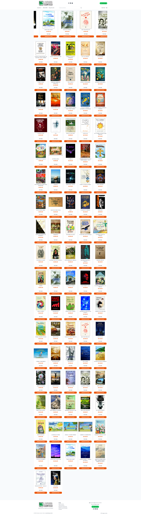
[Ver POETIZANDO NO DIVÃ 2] (70, 226)
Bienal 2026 (45, 7)
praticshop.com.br (49, 513)
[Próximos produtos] (106, 24)
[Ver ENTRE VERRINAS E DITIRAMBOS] (56, 402)
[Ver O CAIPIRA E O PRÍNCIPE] (83, 20)
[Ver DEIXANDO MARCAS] (100, 252)
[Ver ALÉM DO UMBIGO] (41, 303)
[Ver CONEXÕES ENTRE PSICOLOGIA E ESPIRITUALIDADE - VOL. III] (85, 151)
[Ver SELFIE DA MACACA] (41, 427)
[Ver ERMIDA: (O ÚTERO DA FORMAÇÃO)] (70, 48)
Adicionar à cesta (45, 36)
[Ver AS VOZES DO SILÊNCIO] (100, 402)
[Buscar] (81, 7)
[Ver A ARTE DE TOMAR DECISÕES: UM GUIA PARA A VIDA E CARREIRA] (41, 48)
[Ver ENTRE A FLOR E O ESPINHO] (70, 303)
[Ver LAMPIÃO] (41, 278)
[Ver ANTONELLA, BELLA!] (56, 151)
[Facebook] (70, 3)
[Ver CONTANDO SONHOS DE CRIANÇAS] (100, 226)
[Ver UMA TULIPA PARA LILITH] (64, 20)
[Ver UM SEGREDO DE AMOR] (41, 252)
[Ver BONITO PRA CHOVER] (70, 451)
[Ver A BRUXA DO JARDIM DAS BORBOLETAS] (56, 74)
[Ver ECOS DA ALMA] (100, 48)
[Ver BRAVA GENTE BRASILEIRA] (85, 402)
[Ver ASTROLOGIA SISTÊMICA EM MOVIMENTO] (41, 226)
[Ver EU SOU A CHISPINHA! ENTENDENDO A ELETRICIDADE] (85, 100)
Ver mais (45, 34)
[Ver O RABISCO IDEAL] (41, 74)
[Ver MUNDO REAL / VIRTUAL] (70, 176)
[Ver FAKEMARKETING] (56, 303)
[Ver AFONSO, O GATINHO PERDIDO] (70, 427)
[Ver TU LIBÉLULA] (70, 151)
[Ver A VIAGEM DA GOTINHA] (56, 427)
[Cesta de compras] (106, 7)
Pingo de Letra (51, 7)
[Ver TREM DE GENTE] (56, 329)
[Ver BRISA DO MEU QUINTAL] (41, 402)
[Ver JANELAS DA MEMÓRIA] (41, 378)
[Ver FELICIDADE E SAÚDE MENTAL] (100, 74)
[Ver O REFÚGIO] (56, 176)
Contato (60, 509)
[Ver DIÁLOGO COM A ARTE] (70, 125)
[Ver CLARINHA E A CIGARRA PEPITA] (85, 427)
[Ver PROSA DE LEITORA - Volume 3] (41, 478)
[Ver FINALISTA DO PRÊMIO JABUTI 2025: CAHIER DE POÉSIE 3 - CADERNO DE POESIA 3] (100, 451)
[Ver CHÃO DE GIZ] (85, 125)
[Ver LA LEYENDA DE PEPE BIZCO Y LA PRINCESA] (100, 278)
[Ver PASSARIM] (100, 151)
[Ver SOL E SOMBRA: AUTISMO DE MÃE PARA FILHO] (100, 125)
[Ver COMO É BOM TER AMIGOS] (41, 151)
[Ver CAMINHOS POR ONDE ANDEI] (100, 303)
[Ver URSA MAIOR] (56, 478)
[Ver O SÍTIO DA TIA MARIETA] (41, 451)
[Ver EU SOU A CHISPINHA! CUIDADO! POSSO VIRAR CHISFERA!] (70, 100)
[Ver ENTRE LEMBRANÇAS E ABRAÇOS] (70, 252)
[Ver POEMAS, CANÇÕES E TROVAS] (41, 329)
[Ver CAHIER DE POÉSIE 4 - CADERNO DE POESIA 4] (85, 451)
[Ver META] (70, 202)
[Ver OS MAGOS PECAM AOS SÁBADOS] (100, 353)
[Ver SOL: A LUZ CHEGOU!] (85, 48)
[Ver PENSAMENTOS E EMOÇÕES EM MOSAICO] (85, 303)
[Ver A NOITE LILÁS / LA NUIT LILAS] (56, 451)
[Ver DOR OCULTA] (100, 329)
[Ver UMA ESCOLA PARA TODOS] (56, 202)
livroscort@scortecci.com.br (96, 502)
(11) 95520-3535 (96, 504)
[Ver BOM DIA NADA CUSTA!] (56, 100)
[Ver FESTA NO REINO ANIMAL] (41, 202)
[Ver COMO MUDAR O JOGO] (85, 278)
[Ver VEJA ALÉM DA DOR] (56, 353)
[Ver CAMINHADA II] (56, 226)
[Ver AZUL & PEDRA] (85, 353)
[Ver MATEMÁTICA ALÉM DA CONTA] (100, 427)
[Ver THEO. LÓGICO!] (70, 74)
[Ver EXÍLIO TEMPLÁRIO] (100, 176)
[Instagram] (68, 3)
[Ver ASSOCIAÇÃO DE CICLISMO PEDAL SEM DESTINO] (41, 176)
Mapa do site (104, 513)
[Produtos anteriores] (34, 24)
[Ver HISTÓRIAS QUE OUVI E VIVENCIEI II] (101, 20)
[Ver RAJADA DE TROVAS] (70, 378)
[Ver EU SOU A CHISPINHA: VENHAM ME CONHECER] (100, 100)
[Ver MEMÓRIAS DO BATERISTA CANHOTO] (85, 252)
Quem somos (61, 504)
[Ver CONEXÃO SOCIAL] (41, 125)
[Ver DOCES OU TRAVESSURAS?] (85, 74)
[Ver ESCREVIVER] (100, 202)
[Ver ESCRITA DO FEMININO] (45, 20)
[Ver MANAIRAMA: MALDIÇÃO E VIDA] (70, 402)
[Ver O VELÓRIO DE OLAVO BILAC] (41, 100)
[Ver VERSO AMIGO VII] (100, 378)
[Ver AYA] (56, 125)
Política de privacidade (63, 508)
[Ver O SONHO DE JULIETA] (70, 278)
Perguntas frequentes (63, 506)
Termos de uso (61, 505)
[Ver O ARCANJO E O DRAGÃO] (85, 202)
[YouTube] (72, 3)
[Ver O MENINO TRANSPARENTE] (41, 353)
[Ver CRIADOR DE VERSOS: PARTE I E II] (70, 329)
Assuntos (39, 7)
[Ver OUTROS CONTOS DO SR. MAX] (56, 48)
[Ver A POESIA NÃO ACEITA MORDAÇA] (85, 226)
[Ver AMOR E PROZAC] (56, 378)
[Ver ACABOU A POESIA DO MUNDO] (85, 176)
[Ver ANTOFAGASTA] (70, 353)
